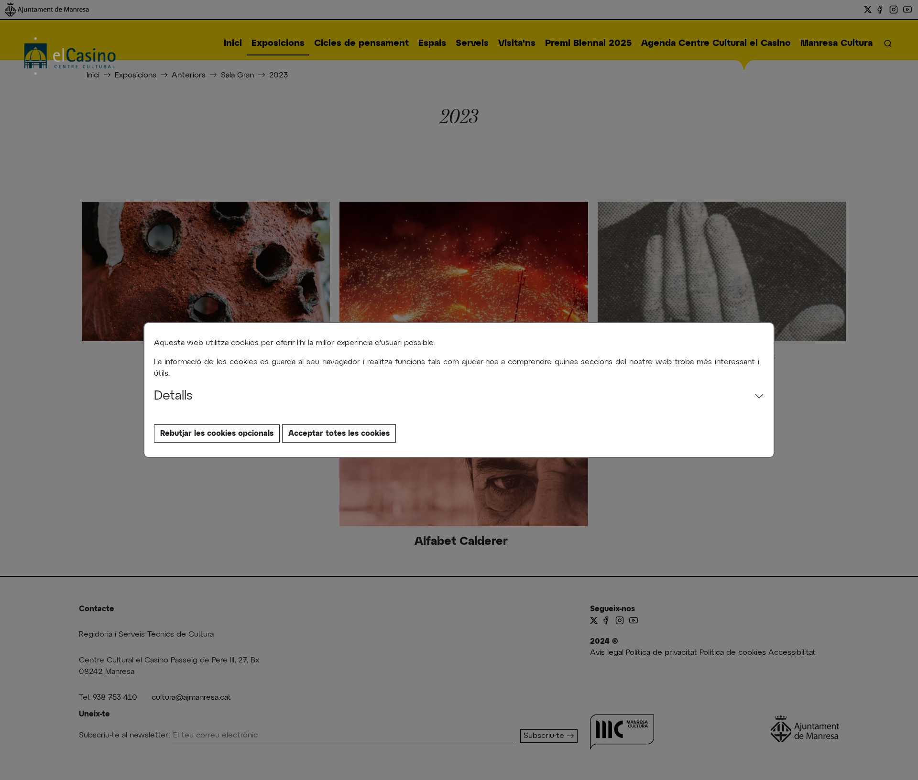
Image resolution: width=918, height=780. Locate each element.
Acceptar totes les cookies (339, 433)
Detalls (173, 396)
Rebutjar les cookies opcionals (216, 433)
